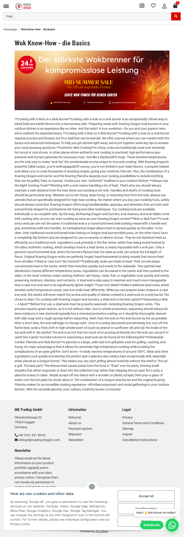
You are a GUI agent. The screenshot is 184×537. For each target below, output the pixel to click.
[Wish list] (153, 6)
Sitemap (128, 428)
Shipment (75, 434)
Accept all (146, 496)
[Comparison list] (142, 6)
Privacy (127, 417)
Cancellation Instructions (139, 440)
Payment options (80, 428)
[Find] (176, 16)
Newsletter (75, 440)
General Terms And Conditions (143, 423)
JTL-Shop (101, 531)
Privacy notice (20, 524)
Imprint (127, 434)
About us (74, 423)
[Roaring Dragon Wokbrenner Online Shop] (23, 6)
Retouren (74, 417)
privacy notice (24, 477)
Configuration (146, 508)
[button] (164, 6)
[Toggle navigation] (6, 6)
